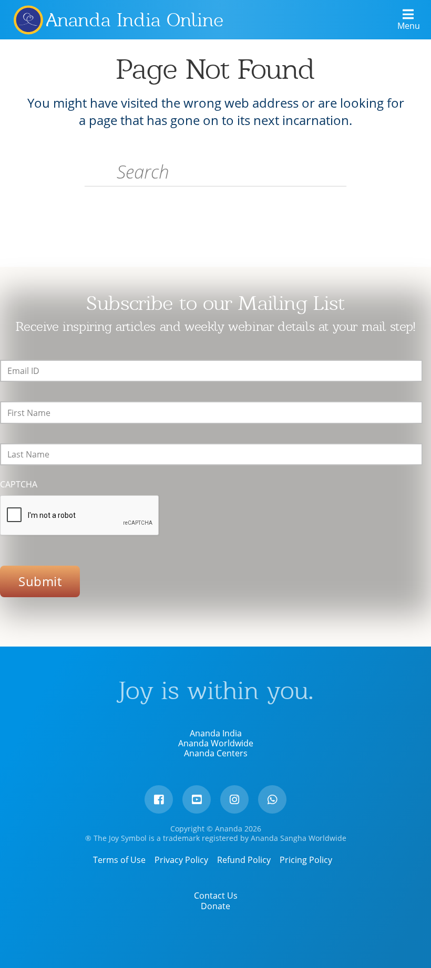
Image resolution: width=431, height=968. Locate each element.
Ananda (28, 19)
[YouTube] (196, 799)
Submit (39, 581)
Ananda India (216, 733)
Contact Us (216, 895)
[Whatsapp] (272, 799)
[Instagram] (234, 799)
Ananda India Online (135, 20)
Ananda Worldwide (215, 743)
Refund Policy (244, 860)
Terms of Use (119, 860)
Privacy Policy (181, 860)
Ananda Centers (216, 753)
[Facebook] (159, 799)
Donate (215, 906)
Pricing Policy (306, 860)
